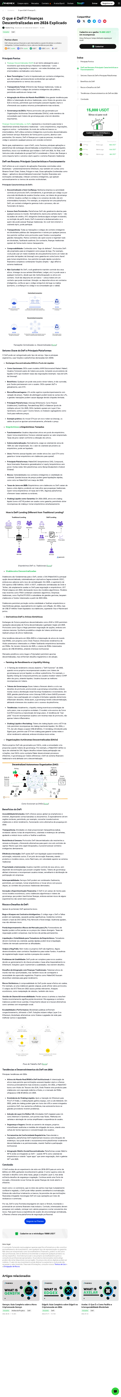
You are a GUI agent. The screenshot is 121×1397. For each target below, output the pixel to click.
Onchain (70, 3)
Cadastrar (99, 46)
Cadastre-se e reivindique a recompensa (98, 134)
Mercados (35, 3)
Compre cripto (22, 3)
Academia (11, 10)
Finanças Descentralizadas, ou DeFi (16, 124)
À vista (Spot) (59, 3)
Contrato (45, 3)
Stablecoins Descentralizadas (21, 571)
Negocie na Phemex (35, 1221)
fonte (54, 345)
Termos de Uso (60, 1264)
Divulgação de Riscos (12, 1266)
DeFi (13, 32)
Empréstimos (12, 427)
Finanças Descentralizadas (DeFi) (20, 63)
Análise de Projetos (18, 1310)
